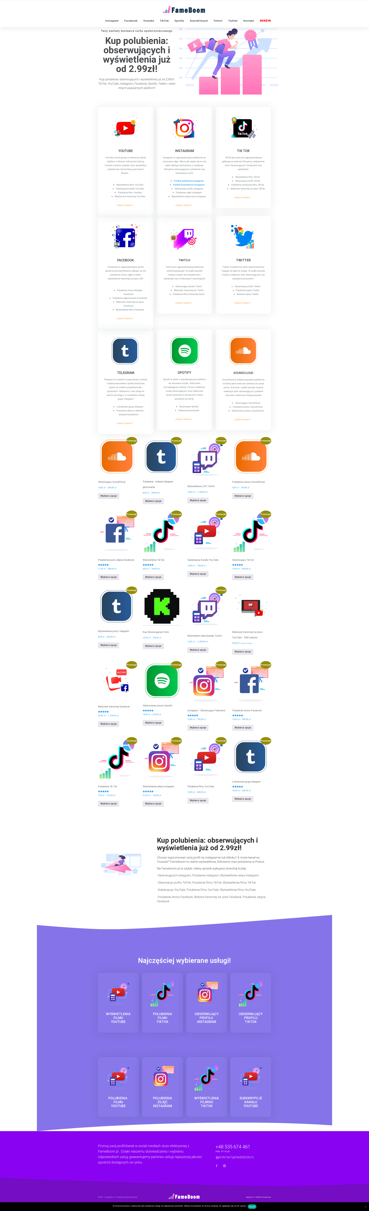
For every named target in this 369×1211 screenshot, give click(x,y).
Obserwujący (207, 1018)
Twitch (217, 20)
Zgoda (252, 1206)
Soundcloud (243, 373)
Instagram (112, 20)
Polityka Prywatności (263, 1197)
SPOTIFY (184, 373)
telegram (125, 373)
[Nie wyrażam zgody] (365, 1207)
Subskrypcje (251, 1102)
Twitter (233, 20)
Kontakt (248, 20)
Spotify (179, 20)
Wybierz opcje (108, 495)
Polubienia (162, 1018)
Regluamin (250, 1197)
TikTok (164, 20)
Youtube (148, 20)
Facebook (131, 20)
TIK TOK (243, 151)
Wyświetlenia (118, 1018)
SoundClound (199, 20)
